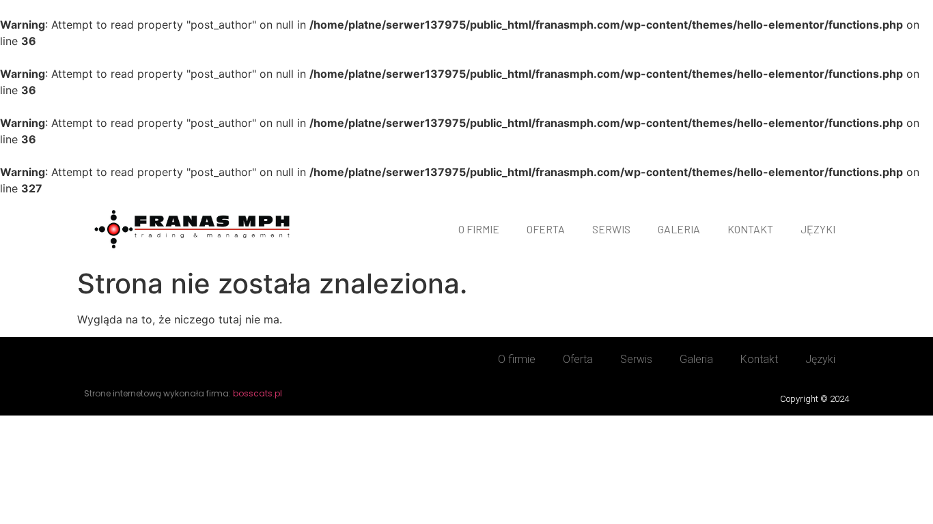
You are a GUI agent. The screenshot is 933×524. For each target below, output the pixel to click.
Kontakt (750, 228)
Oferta (546, 228)
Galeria (679, 228)
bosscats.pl (257, 393)
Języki (817, 228)
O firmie (478, 228)
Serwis (611, 228)
